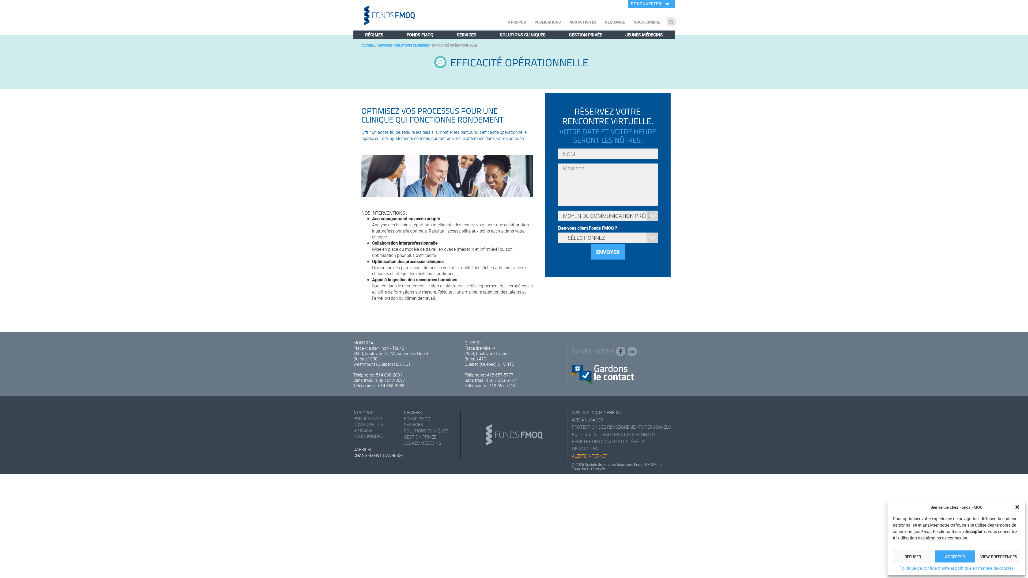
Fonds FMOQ (420, 34)
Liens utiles (585, 448)
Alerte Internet (589, 456)
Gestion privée (585, 34)
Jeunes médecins (644, 34)
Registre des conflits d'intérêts (608, 441)
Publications (548, 22)
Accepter (955, 556)
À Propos (517, 22)
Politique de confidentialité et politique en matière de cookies (957, 568)
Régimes (374, 34)
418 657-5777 (500, 375)
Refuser (913, 556)
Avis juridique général (597, 412)
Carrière (363, 449)
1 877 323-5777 (501, 380)
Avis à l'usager (587, 420)
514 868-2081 (389, 375)
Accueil (368, 45)
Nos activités (582, 22)
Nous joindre (647, 22)
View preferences (998, 556)
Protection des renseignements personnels (621, 427)
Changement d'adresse (378, 455)
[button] (1017, 507)
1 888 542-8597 (390, 380)
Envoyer (607, 251)
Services (466, 34)
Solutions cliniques (523, 34)
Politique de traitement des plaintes (613, 434)
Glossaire (615, 22)
